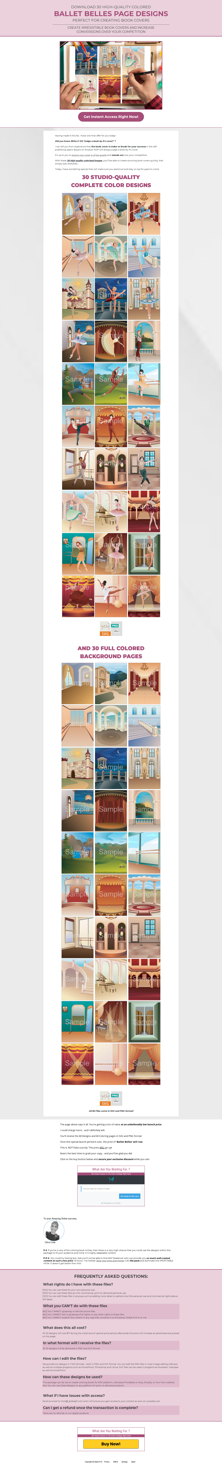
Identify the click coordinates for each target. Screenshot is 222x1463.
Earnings (125, 1462)
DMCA (115, 1462)
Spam (133, 1462)
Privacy (106, 1462)
